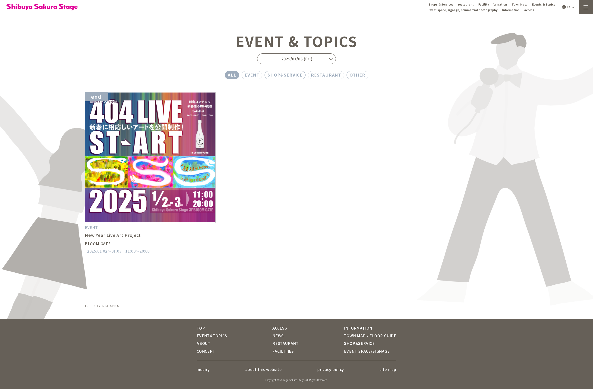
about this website (263, 369)
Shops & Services (441, 4)
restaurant (466, 4)
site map (388, 369)
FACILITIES (283, 351)
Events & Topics (543, 4)
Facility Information (492, 4)
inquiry (203, 369)
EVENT (252, 75)
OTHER (357, 75)
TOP (88, 305)
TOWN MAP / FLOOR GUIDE (370, 335)
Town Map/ (519, 4)
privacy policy (330, 369)
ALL (232, 75)
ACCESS (279, 328)
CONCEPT (206, 351)
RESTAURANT (326, 75)
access (529, 10)
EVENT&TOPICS (212, 335)
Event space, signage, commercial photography (463, 10)
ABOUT (204, 343)
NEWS (278, 335)
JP (568, 7)
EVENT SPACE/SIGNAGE (367, 351)
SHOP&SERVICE (285, 75)
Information (511, 10)
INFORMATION (358, 328)
